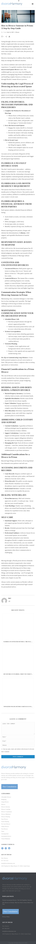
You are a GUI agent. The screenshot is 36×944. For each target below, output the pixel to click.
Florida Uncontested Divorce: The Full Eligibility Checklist (19, 641)
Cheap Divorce (5, 802)
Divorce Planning (5, 816)
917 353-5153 (4, 860)
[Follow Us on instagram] (6, 848)
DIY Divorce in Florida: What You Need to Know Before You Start (19, 674)
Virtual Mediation (5, 838)
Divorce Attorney (5, 807)
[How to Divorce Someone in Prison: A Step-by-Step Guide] (18, 16)
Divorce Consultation (6, 811)
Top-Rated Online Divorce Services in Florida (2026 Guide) (19, 706)
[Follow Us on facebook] (2, 848)
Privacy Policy (6, 916)
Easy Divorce (4, 819)
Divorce (17, 32)
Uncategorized (4, 833)
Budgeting (3, 799)
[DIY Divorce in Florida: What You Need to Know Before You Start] (18, 659)
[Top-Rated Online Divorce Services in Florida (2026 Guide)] (18, 691)
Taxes (2, 831)
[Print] (10, 36)
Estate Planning (5, 821)
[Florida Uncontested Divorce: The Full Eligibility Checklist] (18, 626)
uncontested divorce (6, 836)
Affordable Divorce (6, 797)
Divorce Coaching (5, 809)
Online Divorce (5, 826)
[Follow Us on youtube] (9, 848)
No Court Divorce (5, 824)
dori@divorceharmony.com (8, 863)
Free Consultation (9, 786)
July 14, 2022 (10, 32)
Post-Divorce (4, 829)
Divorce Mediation (6, 814)
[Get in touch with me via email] (9, 601)
